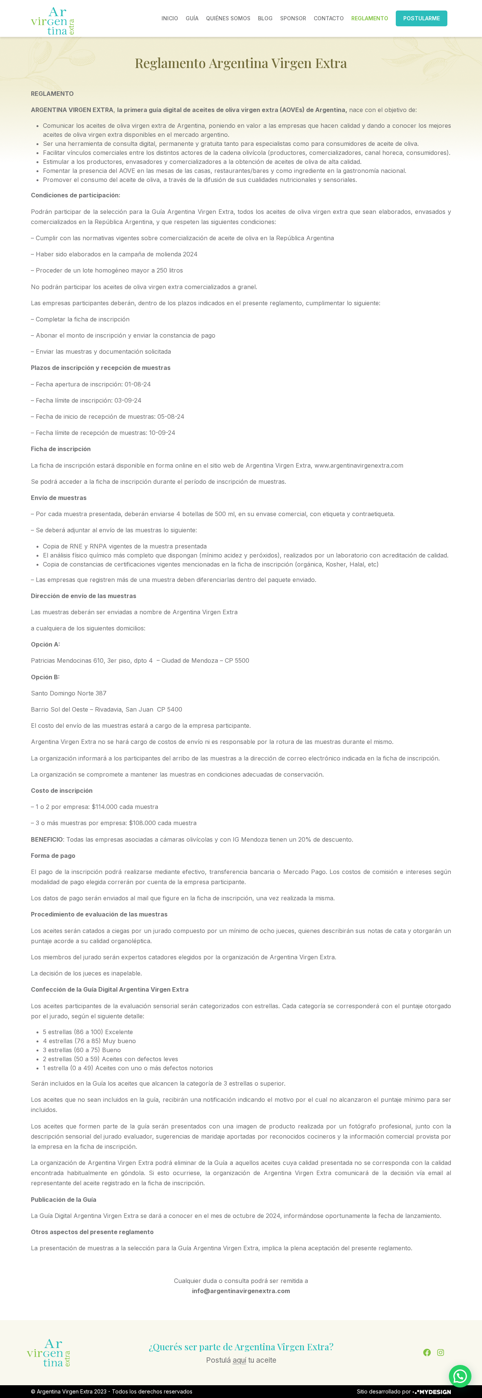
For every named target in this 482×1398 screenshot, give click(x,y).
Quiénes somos (228, 18)
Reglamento (369, 18)
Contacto (329, 18)
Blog (265, 18)
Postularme (421, 18)
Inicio (170, 18)
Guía (192, 18)
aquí (239, 1360)
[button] (460, 1376)
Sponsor (293, 18)
